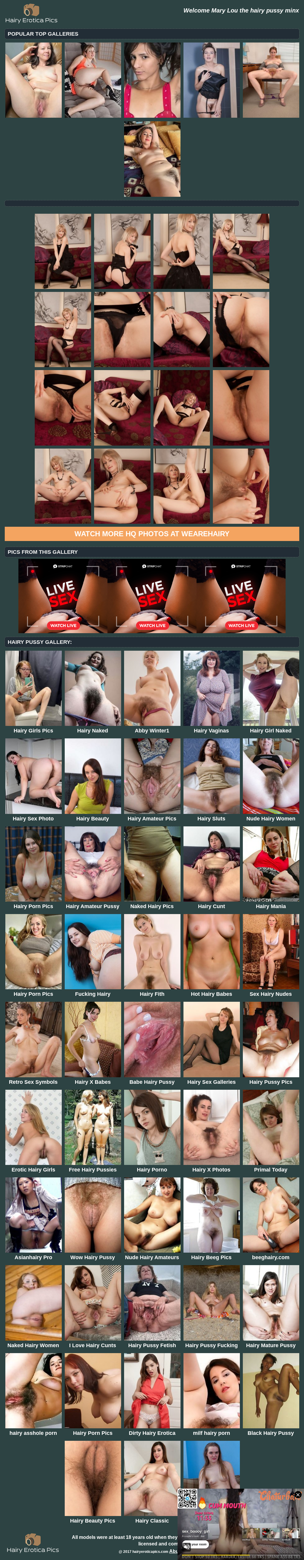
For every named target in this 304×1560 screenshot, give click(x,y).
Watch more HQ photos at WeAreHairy (152, 534)
